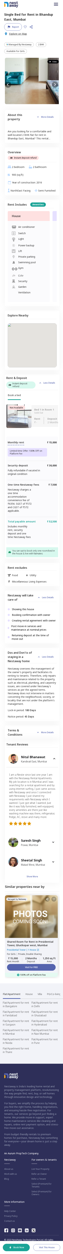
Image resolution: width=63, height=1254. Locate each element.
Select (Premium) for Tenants (41, 1185)
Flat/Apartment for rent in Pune (44, 1041)
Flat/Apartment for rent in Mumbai (16, 1031)
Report (15, 26)
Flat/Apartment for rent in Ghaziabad (44, 1013)
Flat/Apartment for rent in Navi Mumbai (44, 1031)
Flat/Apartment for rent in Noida (16, 1041)
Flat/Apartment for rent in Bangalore (16, 1004)
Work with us (10, 1174)
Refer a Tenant (38, 1179)
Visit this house (47, 1247)
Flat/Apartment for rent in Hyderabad (44, 1022)
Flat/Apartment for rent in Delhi (44, 1004)
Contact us (9, 1221)
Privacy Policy (11, 1216)
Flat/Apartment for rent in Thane (16, 1050)
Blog (6, 1179)
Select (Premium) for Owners (41, 1193)
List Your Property (40, 1169)
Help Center (10, 1211)
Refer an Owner (39, 1174)
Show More (32, 876)
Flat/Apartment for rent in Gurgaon (16, 1022)
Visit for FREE (31, 967)
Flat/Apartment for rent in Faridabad (16, 1013)
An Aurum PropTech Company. (21, 1153)
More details (47, 116)
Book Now (18, 1247)
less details (49, 382)
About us (8, 1169)
